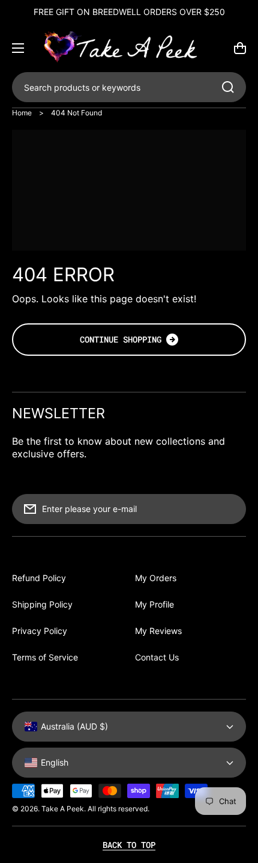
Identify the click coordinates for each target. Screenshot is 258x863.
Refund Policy (39, 578)
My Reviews (158, 631)
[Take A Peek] (129, 47)
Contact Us (157, 657)
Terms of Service (45, 657)
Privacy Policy (39, 631)
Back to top (129, 845)
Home (22, 112)
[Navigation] (18, 48)
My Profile (154, 604)
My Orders (155, 578)
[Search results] (231, 87)
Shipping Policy (42, 604)
